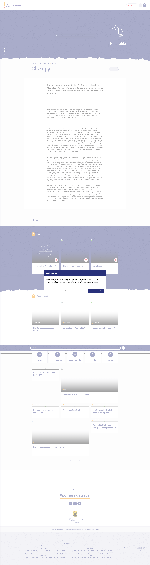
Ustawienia (68, 291)
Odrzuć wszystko (81, 291)
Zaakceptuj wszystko (96, 291)
